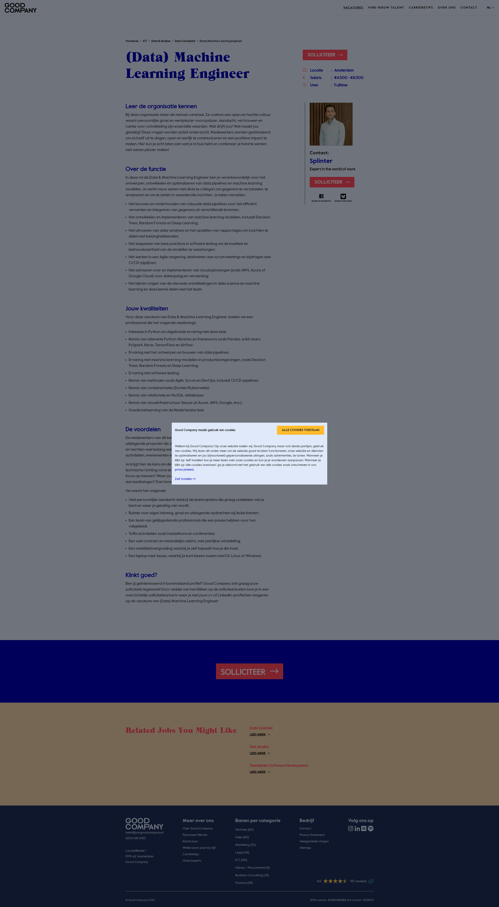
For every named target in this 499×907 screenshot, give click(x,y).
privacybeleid (184, 469)
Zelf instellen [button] (184, 479)
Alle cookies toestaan (300, 430)
